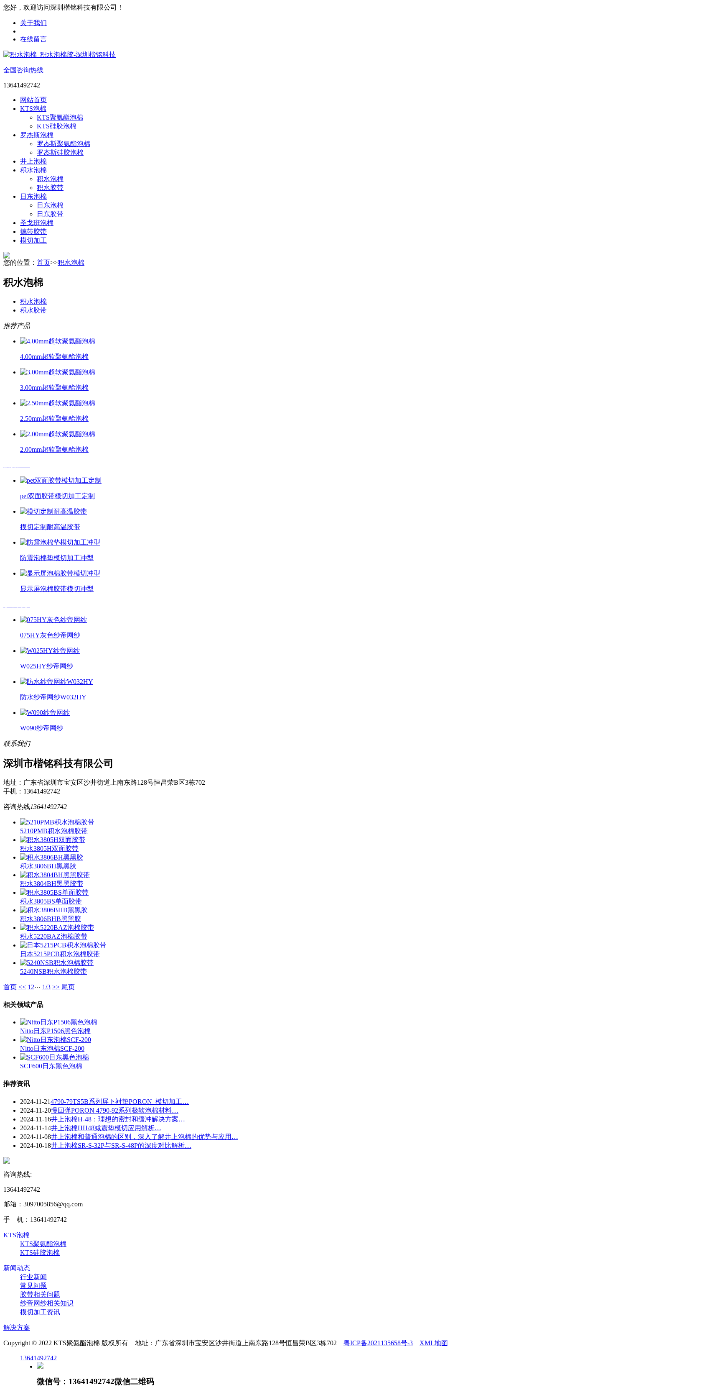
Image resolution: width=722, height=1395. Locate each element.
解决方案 (16, 1327)
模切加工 (33, 240)
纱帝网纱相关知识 (47, 1303)
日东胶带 (50, 214)
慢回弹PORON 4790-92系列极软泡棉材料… (114, 1110)
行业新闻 (33, 1276)
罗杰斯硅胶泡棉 (60, 152)
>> (56, 987)
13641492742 (38, 1358)
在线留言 (33, 39)
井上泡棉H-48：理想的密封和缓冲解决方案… (118, 1119)
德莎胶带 (33, 231)
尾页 (68, 987)
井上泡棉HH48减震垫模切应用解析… (106, 1127)
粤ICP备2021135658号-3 (378, 1342)
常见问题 (33, 1285)
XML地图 (433, 1342)
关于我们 (33, 22)
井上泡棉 (33, 161)
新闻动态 (16, 1268)
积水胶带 (50, 187)
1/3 (46, 987)
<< (22, 987)
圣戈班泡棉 (36, 222)
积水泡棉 (33, 170)
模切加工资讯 (40, 1312)
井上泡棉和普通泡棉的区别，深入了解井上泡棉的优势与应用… (144, 1136)
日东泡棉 (33, 196)
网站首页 (33, 99)
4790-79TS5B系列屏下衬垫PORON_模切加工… (120, 1101)
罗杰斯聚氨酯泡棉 (63, 143)
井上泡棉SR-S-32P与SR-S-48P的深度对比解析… (121, 1145)
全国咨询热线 (23, 70)
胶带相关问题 (40, 1294)
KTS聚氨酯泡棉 (60, 117)
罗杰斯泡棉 (36, 134)
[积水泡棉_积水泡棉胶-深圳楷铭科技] (59, 54)
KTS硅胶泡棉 (56, 126)
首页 (43, 262)
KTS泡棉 (33, 108)
